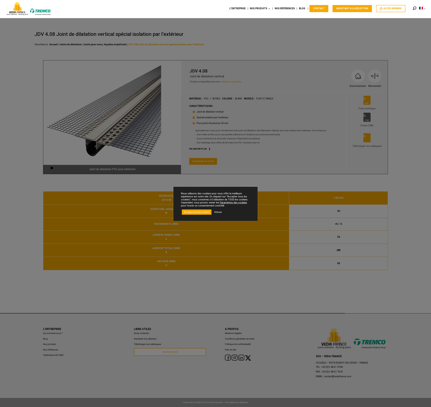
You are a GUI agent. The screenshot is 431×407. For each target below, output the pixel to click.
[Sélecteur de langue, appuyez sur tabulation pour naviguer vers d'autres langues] (422, 12)
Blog (302, 8)
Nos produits (258, 8)
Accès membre (392, 8)
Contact (319, 8)
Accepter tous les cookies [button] (196, 212)
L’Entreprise (237, 8)
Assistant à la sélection (352, 8)
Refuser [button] (218, 212)
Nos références (285, 8)
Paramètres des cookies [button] (233, 202)
